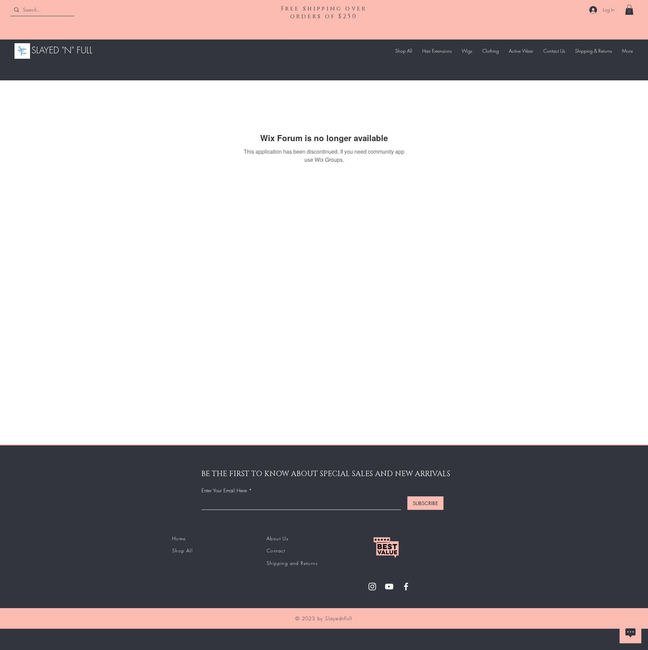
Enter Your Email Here (224, 490)
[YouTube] (389, 586)
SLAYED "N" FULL (61, 50)
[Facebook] (406, 586)
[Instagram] (372, 586)
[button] (629, 10)
